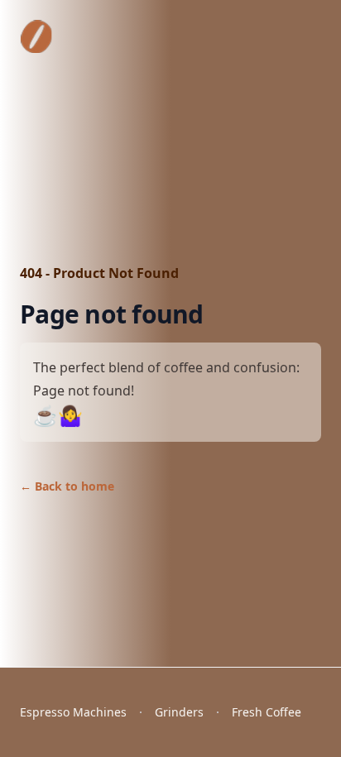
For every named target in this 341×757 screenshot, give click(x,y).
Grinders (179, 712)
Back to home (67, 486)
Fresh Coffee (266, 712)
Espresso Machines (73, 712)
